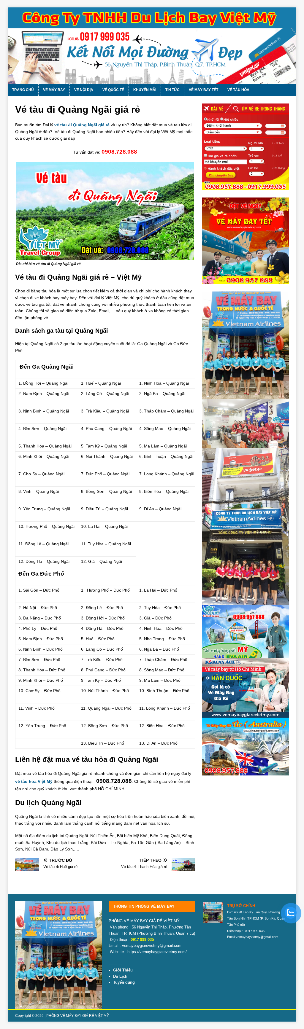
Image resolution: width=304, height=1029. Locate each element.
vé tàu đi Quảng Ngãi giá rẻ (82, 124)
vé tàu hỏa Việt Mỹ (34, 781)
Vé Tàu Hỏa (238, 90)
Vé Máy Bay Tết (203, 90)
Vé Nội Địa (83, 90)
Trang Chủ (23, 90)
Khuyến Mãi (144, 90)
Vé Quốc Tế (113, 90)
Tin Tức (172, 90)
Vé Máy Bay (54, 90)
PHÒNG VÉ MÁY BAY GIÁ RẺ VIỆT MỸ (77, 1016)
